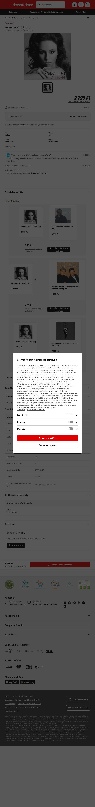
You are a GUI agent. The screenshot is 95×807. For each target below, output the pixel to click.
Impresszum (31, 410)
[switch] (70, 422)
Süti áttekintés (40, 410)
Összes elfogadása (47, 438)
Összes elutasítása (47, 445)
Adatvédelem (21, 410)
